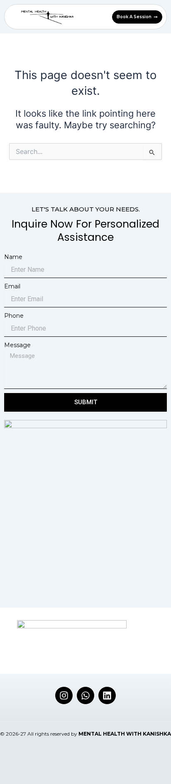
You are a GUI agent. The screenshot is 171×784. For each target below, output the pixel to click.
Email (12, 286)
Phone (14, 315)
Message (17, 345)
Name (13, 257)
